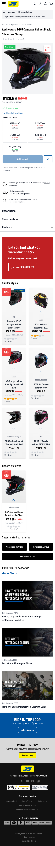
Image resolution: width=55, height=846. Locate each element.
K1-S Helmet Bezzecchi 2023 (41, 326)
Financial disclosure (28, 841)
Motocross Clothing (14, 546)
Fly (14, 316)
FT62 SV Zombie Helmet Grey (41, 386)
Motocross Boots (27, 556)
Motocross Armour (41, 546)
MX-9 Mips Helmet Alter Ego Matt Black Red (14, 384)
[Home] (4, 12)
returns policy (19, 202)
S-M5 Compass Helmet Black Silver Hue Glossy (14, 513)
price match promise (23, 194)
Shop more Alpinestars (11, 24)
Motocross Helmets (25, 12)
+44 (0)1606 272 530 (25, 267)
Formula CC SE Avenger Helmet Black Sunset (14, 324)
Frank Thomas (41, 379)
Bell (14, 376)
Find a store (42, 801)
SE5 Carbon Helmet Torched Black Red (14, 443)
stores (28, 199)
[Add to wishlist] (48, 159)
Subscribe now (27, 730)
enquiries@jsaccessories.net (27, 809)
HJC (41, 436)
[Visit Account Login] (40, 3)
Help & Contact (27, 801)
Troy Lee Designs (14, 436)
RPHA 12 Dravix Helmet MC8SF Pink (41, 443)
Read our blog (28, 755)
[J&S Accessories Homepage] (13, 4)
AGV (41, 319)
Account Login (12, 801)
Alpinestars (14, 507)
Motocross (11, 12)
